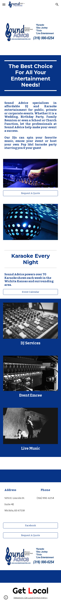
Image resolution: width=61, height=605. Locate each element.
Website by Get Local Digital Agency (30, 597)
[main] (30, 75)
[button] (4, 4)
